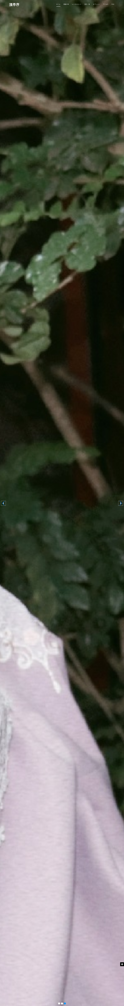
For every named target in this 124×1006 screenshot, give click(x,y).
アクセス (105, 4)
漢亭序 (14, 4)
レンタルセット (76, 4)
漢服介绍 (66, 4)
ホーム (58, 4)
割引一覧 (87, 4)
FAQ (113, 4)
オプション (96, 4)
